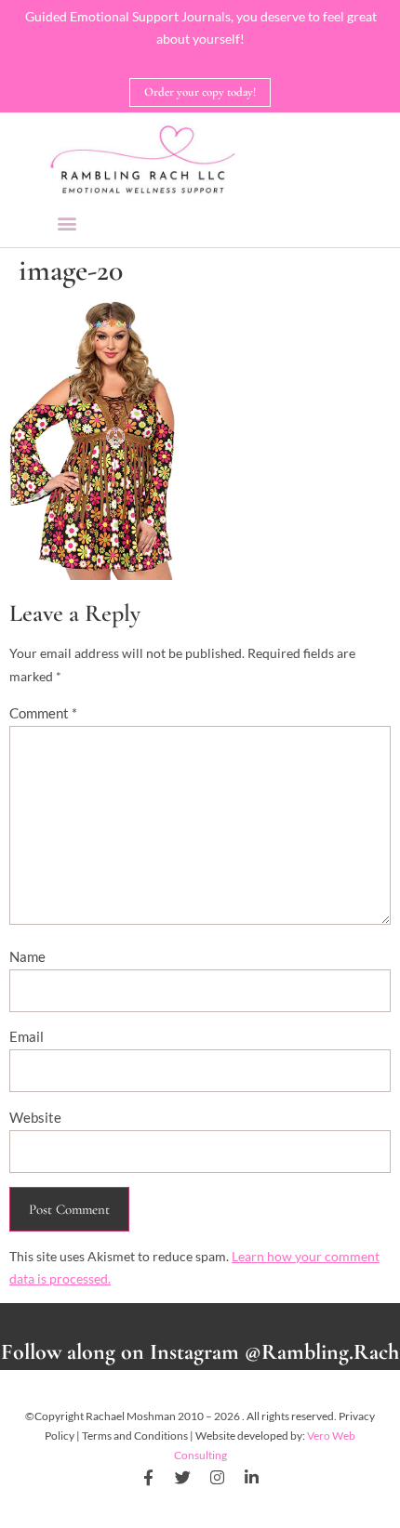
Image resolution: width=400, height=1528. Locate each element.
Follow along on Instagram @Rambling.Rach (200, 1351)
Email (26, 1036)
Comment (43, 713)
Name (27, 956)
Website (35, 1117)
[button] (66, 222)
